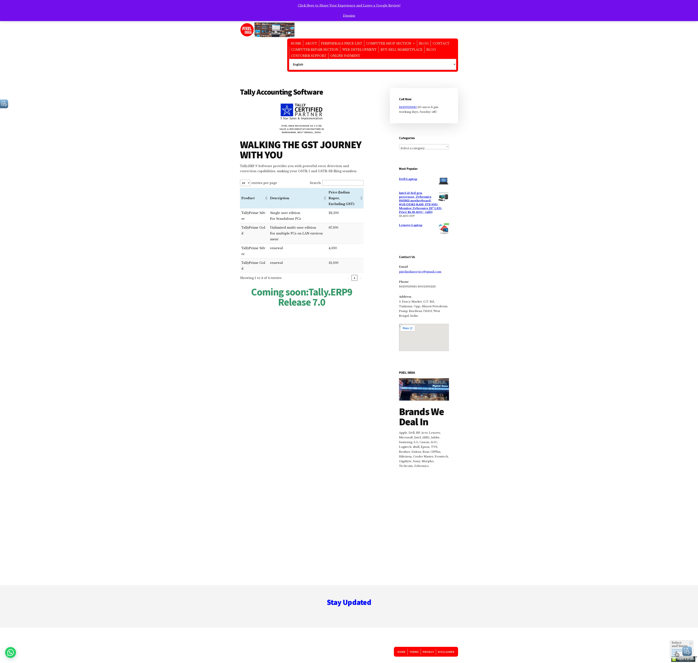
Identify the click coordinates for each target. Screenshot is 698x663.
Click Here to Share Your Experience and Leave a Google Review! (349, 5)
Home (296, 43)
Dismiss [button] (349, 15)
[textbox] (424, 148)
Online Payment (345, 56)
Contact (441, 43)
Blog (424, 43)
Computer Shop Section (388, 43)
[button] (266, 198)
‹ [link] (348, 278)
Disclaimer (446, 652)
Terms (414, 652)
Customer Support (308, 56)
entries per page (264, 183)
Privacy (428, 652)
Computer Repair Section (314, 49)
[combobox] (424, 146)
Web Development (359, 49)
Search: (315, 183)
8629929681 (408, 107)
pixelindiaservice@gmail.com (420, 271)
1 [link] (354, 278)
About (311, 43)
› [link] (360, 278)
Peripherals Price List (341, 43)
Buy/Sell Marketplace (401, 49)
